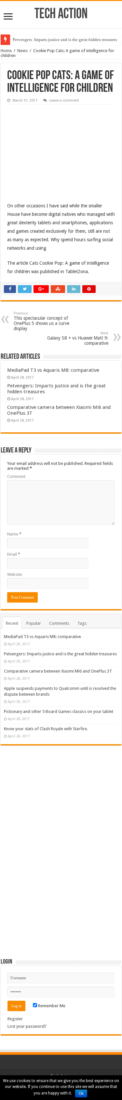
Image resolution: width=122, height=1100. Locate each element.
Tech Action (61, 14)
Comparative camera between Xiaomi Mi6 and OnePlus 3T (58, 671)
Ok (81, 1093)
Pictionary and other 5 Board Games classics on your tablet (58, 711)
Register (15, 1018)
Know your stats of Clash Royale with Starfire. (46, 728)
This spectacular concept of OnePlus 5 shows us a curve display (41, 321)
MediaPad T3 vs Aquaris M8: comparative (53, 370)
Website (14, 574)
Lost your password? (27, 1026)
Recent (12, 623)
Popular (33, 623)
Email (13, 554)
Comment (16, 476)
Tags (82, 623)
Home (6, 50)
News (22, 50)
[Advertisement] (56, 148)
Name (14, 534)
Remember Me (51, 1005)
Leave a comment (64, 100)
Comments (59, 623)
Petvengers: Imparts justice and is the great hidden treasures (65, 39)
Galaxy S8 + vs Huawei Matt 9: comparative (77, 338)
